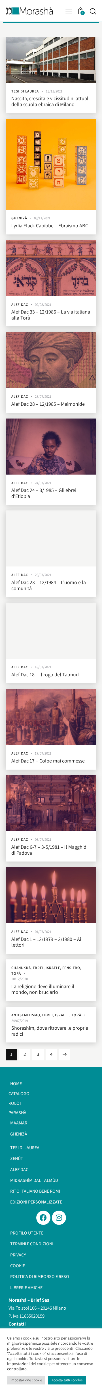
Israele (53, 967)
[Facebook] (43, 1218)
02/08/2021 (43, 304)
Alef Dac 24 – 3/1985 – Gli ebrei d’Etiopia (43, 493)
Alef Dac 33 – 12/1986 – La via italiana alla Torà (50, 315)
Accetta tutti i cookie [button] (67, 1380)
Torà (16, 973)
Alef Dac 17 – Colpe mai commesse (48, 761)
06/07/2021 (43, 839)
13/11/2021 (54, 91)
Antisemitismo (25, 1015)
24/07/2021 (43, 483)
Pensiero (71, 967)
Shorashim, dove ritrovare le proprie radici (49, 1031)
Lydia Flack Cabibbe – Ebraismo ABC (49, 226)
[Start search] (92, 11)
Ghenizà (19, 218)
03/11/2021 (42, 218)
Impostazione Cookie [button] (26, 1380)
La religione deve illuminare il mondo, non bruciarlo (42, 989)
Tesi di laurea (25, 91)
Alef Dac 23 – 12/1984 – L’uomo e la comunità (48, 585)
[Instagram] (59, 1218)
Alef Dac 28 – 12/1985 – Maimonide (48, 404)
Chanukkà (21, 967)
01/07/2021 (43, 931)
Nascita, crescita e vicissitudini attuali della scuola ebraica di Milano (50, 101)
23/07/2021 (43, 574)
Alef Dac (19, 304)
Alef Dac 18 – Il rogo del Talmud (45, 675)
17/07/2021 (43, 753)
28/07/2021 (43, 396)
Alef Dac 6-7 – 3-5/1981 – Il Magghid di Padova (48, 850)
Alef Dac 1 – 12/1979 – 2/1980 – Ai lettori (46, 942)
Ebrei (38, 967)
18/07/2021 (43, 667)
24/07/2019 (19, 1020)
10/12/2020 (19, 978)
